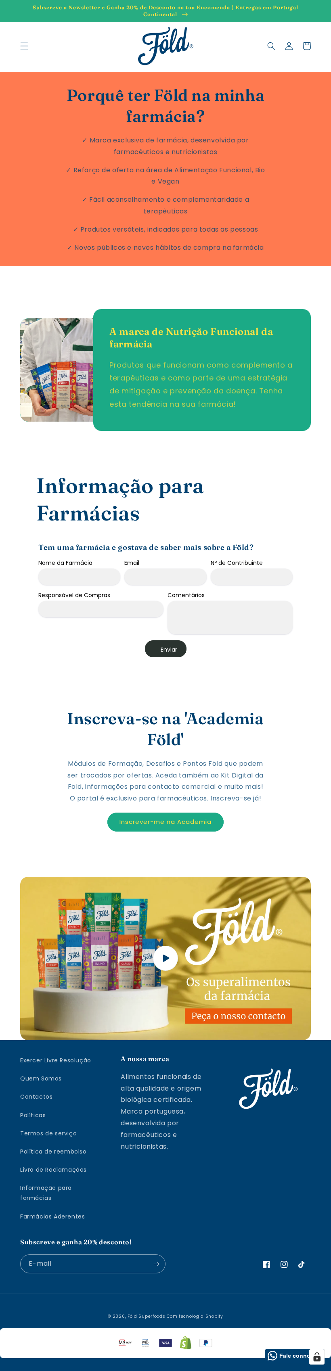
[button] (24, 46)
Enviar (169, 650)
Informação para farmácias (46, 1193)
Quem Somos (41, 1078)
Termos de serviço (48, 1133)
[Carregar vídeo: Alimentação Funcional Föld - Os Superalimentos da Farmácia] (165, 958)
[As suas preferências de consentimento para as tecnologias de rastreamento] (317, 1357)
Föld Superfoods (147, 1316)
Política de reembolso (53, 1151)
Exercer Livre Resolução (55, 1060)
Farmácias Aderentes (52, 1216)
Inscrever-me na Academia (165, 821)
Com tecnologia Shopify (195, 1316)
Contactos (36, 1097)
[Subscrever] (156, 1263)
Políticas (33, 1115)
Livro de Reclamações (53, 1170)
